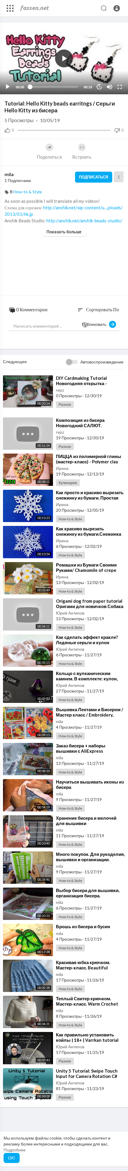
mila (9, 174)
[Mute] (110, 87)
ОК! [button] (11, 1157)
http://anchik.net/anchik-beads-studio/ (84, 220)
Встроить (81, 156)
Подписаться (93, 177)
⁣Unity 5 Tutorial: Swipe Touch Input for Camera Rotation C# (87, 1073)
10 (99, 86)
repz (60, 390)
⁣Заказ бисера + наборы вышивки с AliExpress (80, 748)
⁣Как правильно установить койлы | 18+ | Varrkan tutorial (87, 1037)
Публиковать (95, 324)
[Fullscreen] (120, 87)
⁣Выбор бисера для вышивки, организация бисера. (87, 893)
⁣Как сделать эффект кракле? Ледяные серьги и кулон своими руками (87, 642)
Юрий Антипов (70, 612)
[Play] (8, 87)
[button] (117, 8)
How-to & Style (27, 191)
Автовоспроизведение (102, 361)
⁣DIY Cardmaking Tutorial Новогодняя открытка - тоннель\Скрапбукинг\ (81, 383)
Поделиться (49, 156)
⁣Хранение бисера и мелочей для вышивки (86, 820)
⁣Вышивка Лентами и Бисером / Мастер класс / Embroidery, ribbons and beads (89, 715)
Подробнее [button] (15, 1149)
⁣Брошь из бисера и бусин (83, 926)
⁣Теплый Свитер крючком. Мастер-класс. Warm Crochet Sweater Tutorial (87, 1004)
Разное (65, 404)
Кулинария (68, 483)
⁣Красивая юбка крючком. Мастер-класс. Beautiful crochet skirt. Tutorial (83, 968)
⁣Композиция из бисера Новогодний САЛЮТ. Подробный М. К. (80, 425)
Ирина (62, 468)
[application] (64, 58)
